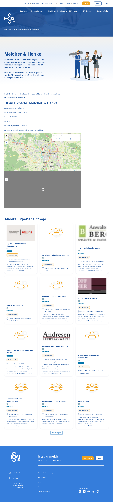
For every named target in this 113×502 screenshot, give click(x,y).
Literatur (61, 3)
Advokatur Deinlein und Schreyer (55, 255)
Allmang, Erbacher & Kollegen (54, 296)
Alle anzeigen (56, 433)
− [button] (6, 138)
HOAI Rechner (62, 11)
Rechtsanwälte (23, 29)
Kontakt (40, 487)
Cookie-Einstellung (44, 492)
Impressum (42, 478)
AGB (39, 482)
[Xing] (93, 491)
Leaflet (59, 170)
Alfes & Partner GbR (15, 305)
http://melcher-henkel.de (19, 126)
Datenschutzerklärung (45, 473)
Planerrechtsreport (48, 3)
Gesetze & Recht (102, 11)
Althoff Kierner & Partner (88, 298)
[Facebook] (80, 491)
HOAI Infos (52, 11)
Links (68, 3)
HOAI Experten (87, 11)
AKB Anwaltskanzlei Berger (89, 248)
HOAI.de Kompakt (37, 11)
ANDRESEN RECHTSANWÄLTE (55, 346)
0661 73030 (13, 117)
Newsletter (35, 3)
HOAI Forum (73, 11)
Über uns (26, 3)
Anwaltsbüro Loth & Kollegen (54, 401)
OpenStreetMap (71, 170)
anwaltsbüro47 (84, 401)
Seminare (23, 11)
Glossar (75, 3)
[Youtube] (89, 491)
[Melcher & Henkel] (43, 150)
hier (57, 94)
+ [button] (6, 135)
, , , (27, 130)
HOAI (5, 29)
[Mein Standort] (70, 139)
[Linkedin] (84, 491)
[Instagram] (97, 491)
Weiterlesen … (21, 270)
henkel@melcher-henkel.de (17, 112)
